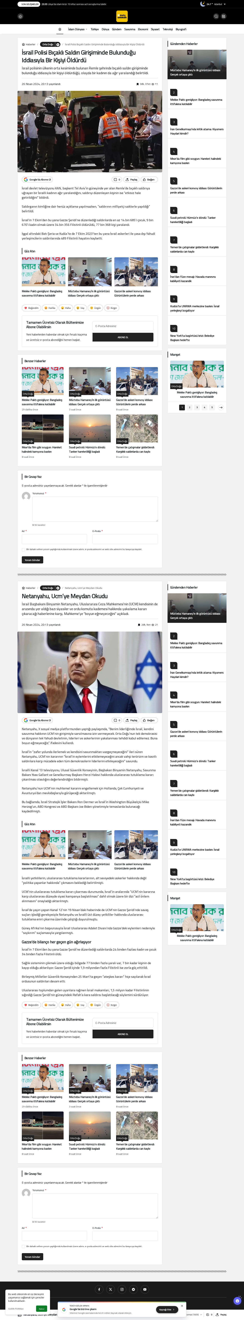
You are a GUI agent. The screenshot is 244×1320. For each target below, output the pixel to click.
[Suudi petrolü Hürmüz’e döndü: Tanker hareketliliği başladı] (90, 436)
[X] (110, 1289)
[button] (223, 16)
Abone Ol (123, 337)
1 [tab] (182, 407)
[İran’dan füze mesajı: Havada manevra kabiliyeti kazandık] (197, 271)
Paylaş (223, 1314)
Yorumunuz (39, 493)
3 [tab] (197, 407)
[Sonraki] (221, 407)
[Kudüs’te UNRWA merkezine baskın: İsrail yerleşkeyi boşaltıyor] (197, 300)
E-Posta (98, 531)
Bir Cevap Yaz (32, 477)
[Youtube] (145, 1289)
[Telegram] (133, 1289)
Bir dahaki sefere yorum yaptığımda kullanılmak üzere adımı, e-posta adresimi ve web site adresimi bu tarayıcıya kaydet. (84, 549)
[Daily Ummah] (122, 16)
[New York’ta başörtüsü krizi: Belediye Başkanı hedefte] (197, 330)
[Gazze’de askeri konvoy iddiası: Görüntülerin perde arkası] (136, 277)
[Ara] (216, 16)
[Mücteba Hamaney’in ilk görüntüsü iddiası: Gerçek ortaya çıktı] (90, 277)
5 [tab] (212, 407)
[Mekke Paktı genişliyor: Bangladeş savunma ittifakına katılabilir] (43, 277)
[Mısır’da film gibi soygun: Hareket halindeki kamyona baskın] (43, 436)
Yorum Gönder (32, 560)
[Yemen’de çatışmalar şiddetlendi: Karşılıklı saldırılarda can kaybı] (137, 436)
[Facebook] (99, 1289)
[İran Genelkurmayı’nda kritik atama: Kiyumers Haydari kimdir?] (197, 123)
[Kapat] (182, 1306)
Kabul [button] (41, 1309)
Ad (24, 531)
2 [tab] (189, 407)
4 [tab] (204, 407)
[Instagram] (122, 1289)
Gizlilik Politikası (16, 1309)
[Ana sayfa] (59, 29)
